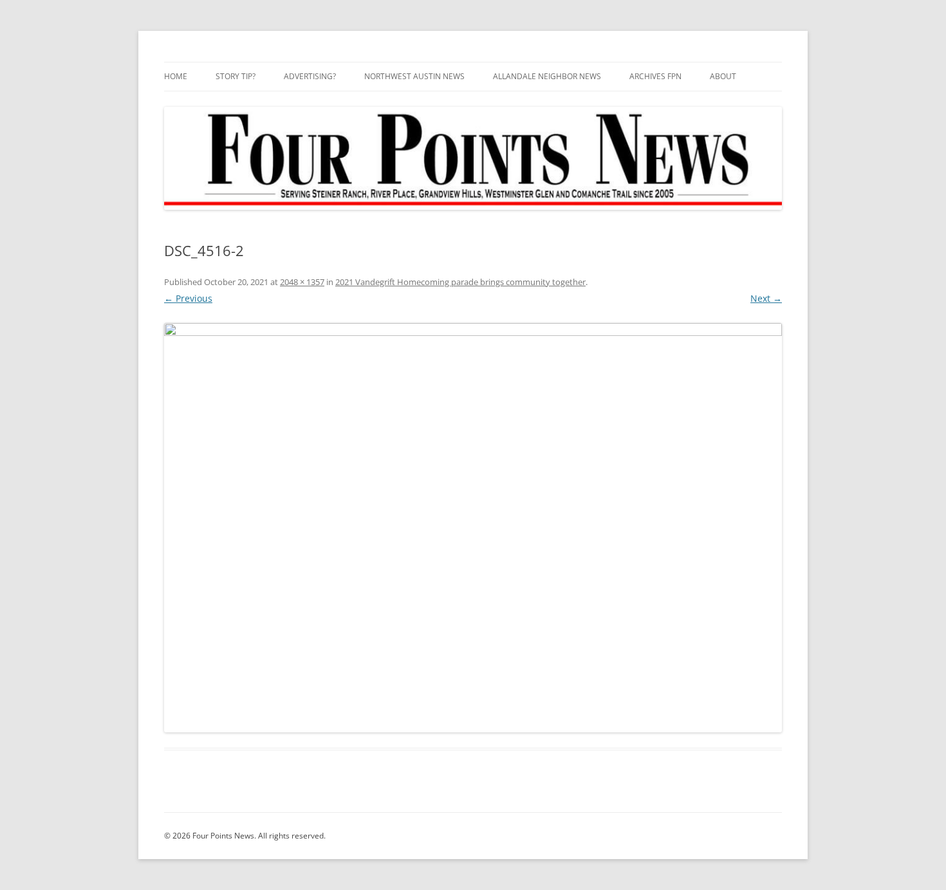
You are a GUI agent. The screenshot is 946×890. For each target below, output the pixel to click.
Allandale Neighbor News (547, 76)
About (723, 76)
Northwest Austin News (414, 76)
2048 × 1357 (302, 282)
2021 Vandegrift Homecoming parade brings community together (460, 282)
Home (175, 76)
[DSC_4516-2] (473, 527)
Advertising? (310, 76)
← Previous (188, 298)
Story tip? (235, 76)
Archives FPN (655, 76)
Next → (766, 298)
